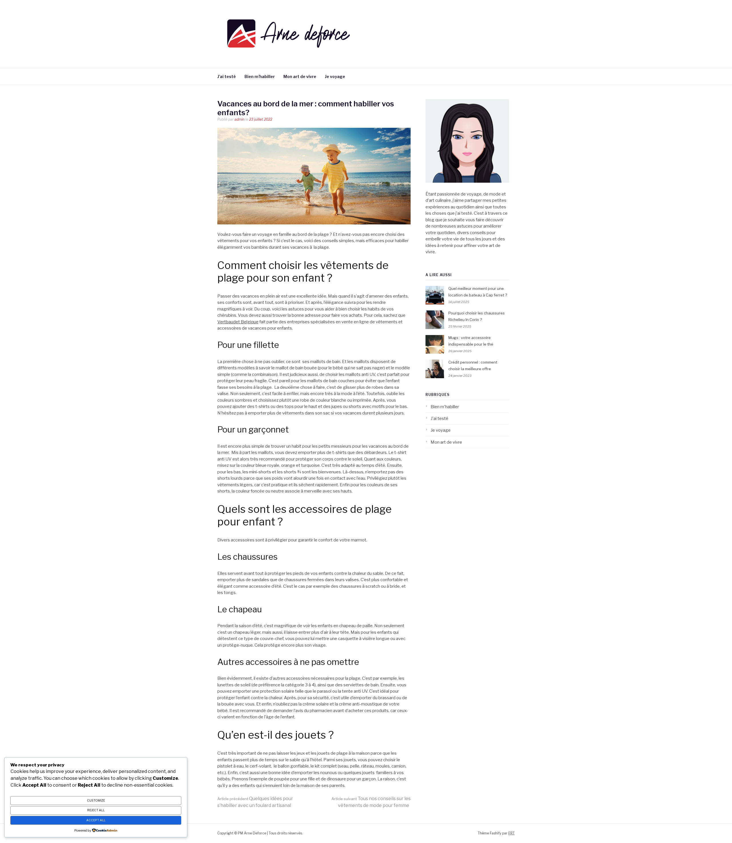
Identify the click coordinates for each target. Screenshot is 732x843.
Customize (96, 800)
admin (239, 119)
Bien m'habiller (445, 406)
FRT (511, 833)
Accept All (96, 820)
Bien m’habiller (259, 76)
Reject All (96, 810)
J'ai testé (439, 418)
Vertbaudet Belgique (237, 321)
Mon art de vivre (299, 76)
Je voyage (335, 76)
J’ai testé (226, 76)
